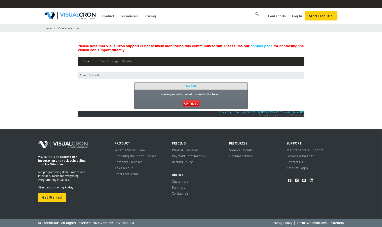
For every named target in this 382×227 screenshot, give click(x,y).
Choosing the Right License (135, 156)
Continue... (191, 103)
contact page (261, 46)
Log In (297, 16)
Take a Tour (124, 168)
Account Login (297, 168)
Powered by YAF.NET (245, 112)
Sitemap (337, 223)
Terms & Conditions (312, 223)
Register (127, 61)
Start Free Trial (321, 16)
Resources (129, 16)
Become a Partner (300, 156)
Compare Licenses (128, 162)
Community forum (69, 28)
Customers (180, 181)
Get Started (52, 197)
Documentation (241, 156)
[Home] (70, 17)
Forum (86, 61)
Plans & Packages (185, 150)
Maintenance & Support (304, 150)
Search (104, 61)
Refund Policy (182, 162)
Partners (178, 187)
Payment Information (188, 156)
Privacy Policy (225, 112)
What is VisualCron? (130, 150)
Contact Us (277, 16)
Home (48, 28)
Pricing (150, 16)
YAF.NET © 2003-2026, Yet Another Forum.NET (280, 112)
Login (115, 61)
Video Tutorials (241, 150)
